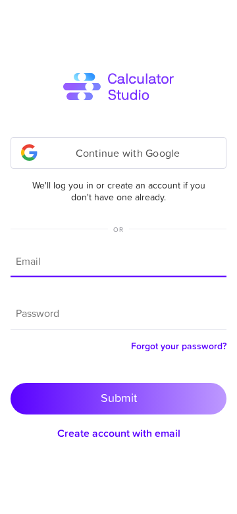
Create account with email (118, 433)
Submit (119, 397)
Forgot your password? (178, 346)
